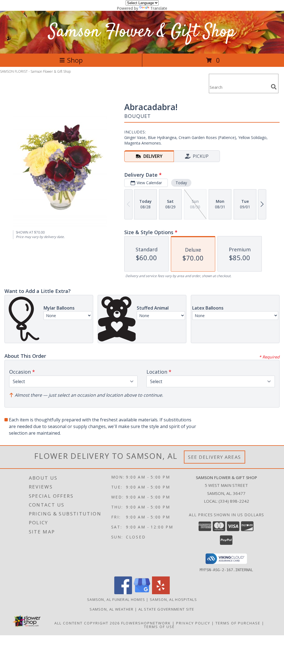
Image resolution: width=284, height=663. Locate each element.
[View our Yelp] (161, 592)
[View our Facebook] (123, 592)
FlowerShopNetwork (146, 623)
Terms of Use (159, 626)
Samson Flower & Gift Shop (142, 32)
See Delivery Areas (214, 457)
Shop (75, 60)
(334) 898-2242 (234, 501)
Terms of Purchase (237, 623)
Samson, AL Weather (111, 609)
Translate (158, 8)
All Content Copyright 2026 (87, 623)
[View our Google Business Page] (142, 592)
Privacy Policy (193, 623)
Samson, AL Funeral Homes (116, 599)
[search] (273, 87)
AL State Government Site (166, 609)
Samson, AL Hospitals (173, 599)
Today (181, 182)
